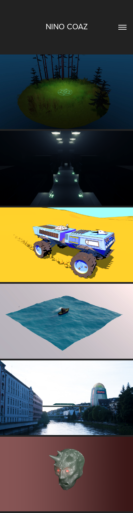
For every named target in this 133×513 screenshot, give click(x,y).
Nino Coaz (67, 26)
